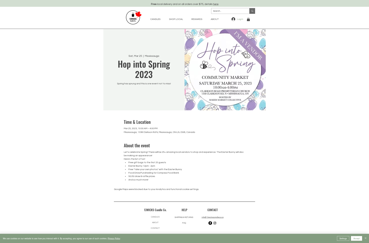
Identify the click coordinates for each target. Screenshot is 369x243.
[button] (248, 19)
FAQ (184, 223)
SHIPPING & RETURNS (184, 217)
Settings (343, 238)
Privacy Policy (114, 238)
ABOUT (155, 222)
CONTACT (155, 228)
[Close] (365, 238)
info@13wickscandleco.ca (213, 217)
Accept (356, 238)
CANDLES (155, 217)
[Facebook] (210, 223)
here (216, 4)
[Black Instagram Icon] (215, 223)
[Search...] (252, 11)
